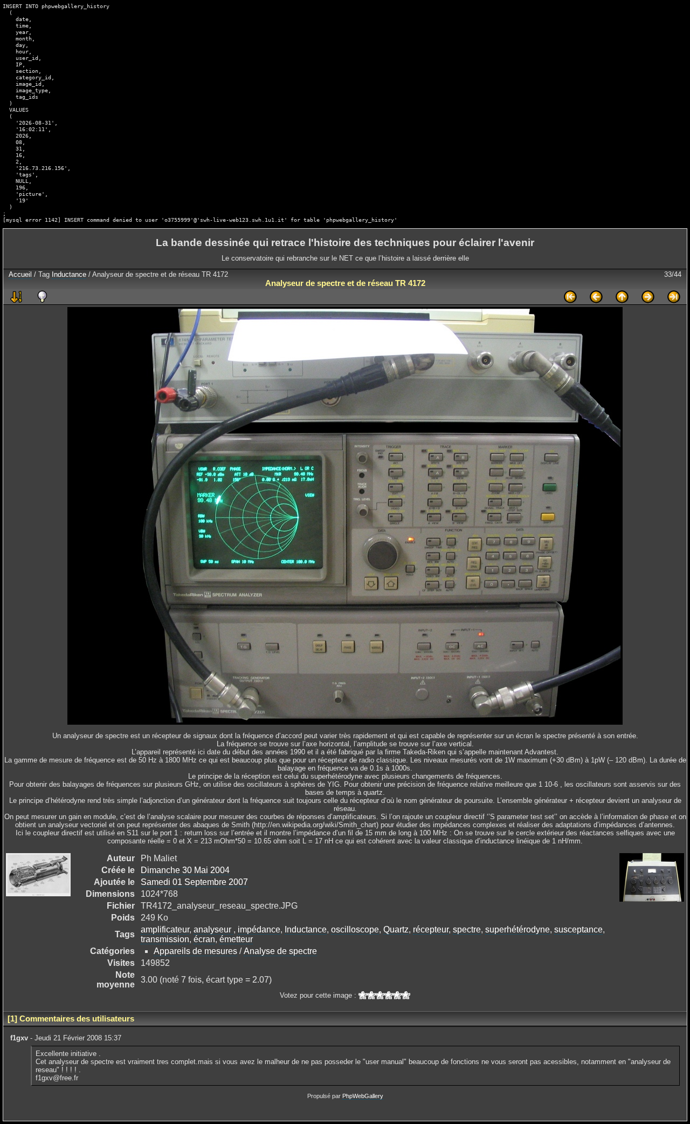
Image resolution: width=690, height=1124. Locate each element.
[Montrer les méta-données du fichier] (42, 296)
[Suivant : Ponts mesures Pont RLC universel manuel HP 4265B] (648, 296)
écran (204, 939)
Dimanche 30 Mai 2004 (185, 870)
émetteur (236, 939)
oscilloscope (355, 929)
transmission (165, 939)
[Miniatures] (622, 296)
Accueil (20, 274)
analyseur (213, 929)
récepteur (430, 929)
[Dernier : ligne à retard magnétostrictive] (674, 296)
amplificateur (165, 929)
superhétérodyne (517, 929)
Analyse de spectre (280, 951)
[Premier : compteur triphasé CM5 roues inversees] (570, 296)
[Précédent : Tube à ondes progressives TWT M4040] (596, 296)
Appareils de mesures (195, 951)
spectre (467, 929)
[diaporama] (16, 296)
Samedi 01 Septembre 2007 (194, 882)
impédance (259, 929)
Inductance (69, 274)
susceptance (578, 929)
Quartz (396, 929)
